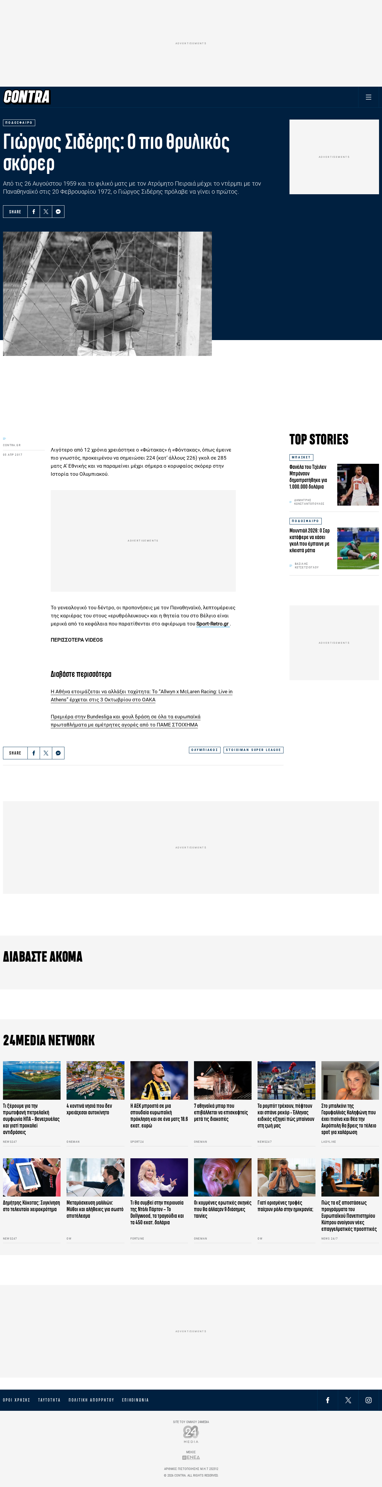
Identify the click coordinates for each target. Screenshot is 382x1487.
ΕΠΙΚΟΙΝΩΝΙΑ (135, 1400)
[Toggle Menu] (368, 97)
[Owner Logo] (191, 1434)
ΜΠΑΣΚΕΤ (301, 457)
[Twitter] (46, 211)
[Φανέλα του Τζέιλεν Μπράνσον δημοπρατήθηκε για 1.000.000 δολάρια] (358, 485)
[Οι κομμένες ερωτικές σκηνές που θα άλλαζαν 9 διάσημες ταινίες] (223, 1177)
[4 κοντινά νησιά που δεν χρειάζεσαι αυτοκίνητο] (95, 1080)
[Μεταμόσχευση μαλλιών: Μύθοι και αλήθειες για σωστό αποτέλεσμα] (95, 1177)
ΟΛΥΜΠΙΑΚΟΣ (204, 750)
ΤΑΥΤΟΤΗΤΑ (49, 1400)
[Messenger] (58, 211)
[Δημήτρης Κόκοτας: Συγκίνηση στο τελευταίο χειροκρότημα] (32, 1177)
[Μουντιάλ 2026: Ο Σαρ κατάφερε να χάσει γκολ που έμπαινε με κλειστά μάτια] (358, 548)
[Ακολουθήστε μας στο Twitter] (348, 1399)
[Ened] (191, 1458)
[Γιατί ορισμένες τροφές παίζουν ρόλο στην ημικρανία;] (286, 1177)
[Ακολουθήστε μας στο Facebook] (328, 1399)
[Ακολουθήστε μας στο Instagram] (369, 1399)
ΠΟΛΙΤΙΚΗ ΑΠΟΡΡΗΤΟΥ (91, 1400)
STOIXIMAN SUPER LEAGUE (253, 750)
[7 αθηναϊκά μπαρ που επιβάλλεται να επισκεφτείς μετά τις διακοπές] (223, 1080)
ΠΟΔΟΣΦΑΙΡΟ (305, 521)
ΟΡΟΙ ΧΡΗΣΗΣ (16, 1400)
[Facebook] (33, 211)
